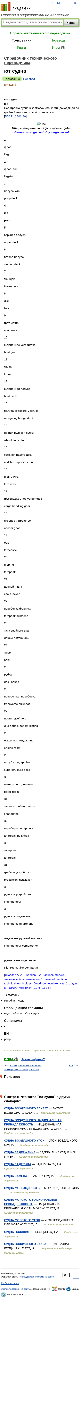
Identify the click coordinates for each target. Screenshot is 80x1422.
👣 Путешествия (10, 1283)
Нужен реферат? (33, 1059)
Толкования (21, 40)
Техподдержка (26, 1276)
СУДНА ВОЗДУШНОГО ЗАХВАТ (26, 1108)
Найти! (70, 22)
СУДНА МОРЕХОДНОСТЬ (22, 1188)
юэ (71, 1065)
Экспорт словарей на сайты (15, 1289)
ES (67, 3)
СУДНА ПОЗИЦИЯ (16, 1232)
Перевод (29, 78)
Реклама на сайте (44, 1276)
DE (59, 3)
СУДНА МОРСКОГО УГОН (22, 1220)
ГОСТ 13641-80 (15, 116)
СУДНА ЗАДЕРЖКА (17, 1164)
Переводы (58, 40)
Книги (21, 47)
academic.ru (16, 6)
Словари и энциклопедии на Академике (35, 15)
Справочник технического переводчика (40, 33)
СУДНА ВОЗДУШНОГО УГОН (24, 1140)
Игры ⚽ (58, 47)
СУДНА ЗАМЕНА (15, 1176)
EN (51, 3)
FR (74, 3)
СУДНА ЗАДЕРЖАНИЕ (19, 1152)
